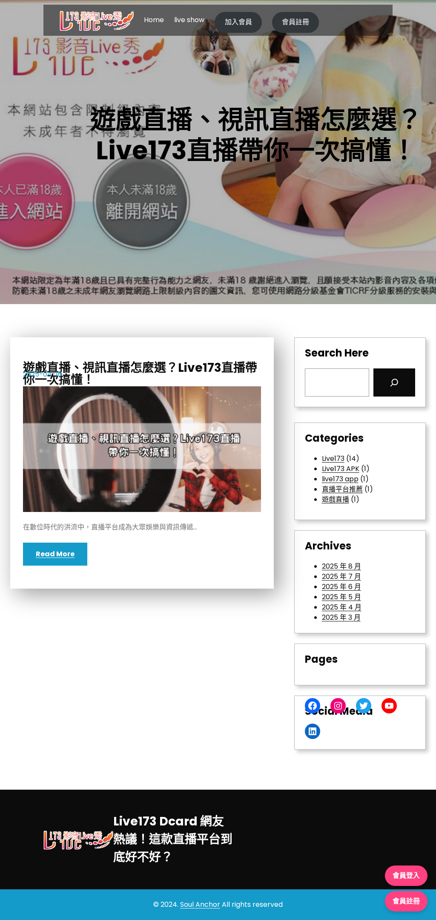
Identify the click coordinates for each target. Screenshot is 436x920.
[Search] (394, 382)
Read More (55, 554)
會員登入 (406, 875)
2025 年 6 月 (341, 587)
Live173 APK (340, 469)
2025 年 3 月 (341, 617)
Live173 (333, 458)
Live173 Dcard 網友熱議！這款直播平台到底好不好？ (172, 839)
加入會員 (238, 22)
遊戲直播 (335, 499)
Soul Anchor (200, 904)
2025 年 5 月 (341, 597)
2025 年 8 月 (341, 566)
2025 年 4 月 (341, 607)
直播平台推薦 (342, 489)
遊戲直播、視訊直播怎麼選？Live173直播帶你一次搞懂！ (140, 374)
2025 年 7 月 (341, 576)
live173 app (340, 479)
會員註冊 (295, 22)
